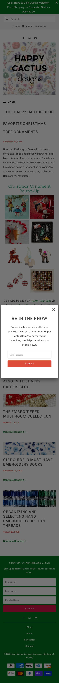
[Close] (53, 309)
